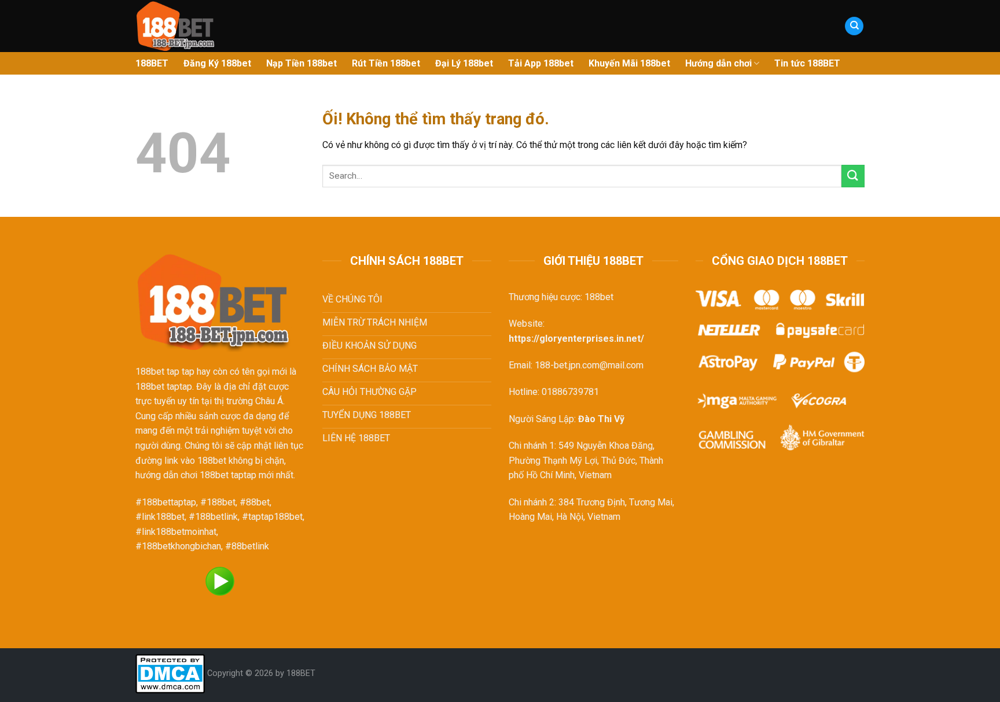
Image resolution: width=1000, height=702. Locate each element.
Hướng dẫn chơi (718, 63)
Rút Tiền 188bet (386, 63)
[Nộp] (853, 176)
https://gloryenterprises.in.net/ (576, 338)
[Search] (854, 26)
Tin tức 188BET (807, 63)
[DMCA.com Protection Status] (170, 673)
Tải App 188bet (540, 63)
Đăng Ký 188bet (217, 63)
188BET (151, 63)
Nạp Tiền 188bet (301, 63)
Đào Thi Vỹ (601, 418)
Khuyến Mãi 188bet (629, 63)
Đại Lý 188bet (464, 63)
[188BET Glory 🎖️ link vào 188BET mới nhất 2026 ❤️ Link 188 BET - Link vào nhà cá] (253, 26)
